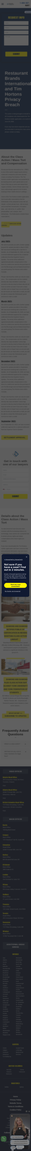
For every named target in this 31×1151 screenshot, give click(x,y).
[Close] (26, 557)
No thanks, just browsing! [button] (12, 591)
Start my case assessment (15, 585)
